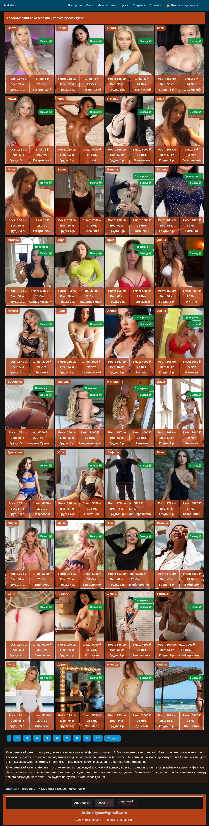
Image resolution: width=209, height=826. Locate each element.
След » (112, 738)
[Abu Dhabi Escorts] (82, 803)
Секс (90, 5)
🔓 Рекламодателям (182, 5)
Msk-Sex (10, 5)
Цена (124, 5)
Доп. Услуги (107, 5)
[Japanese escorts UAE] (127, 803)
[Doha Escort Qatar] (104, 803)
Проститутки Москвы (37, 788)
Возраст (138, 5)
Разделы (75, 5)
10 (97, 738)
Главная (10, 788)
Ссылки (155, 5)
